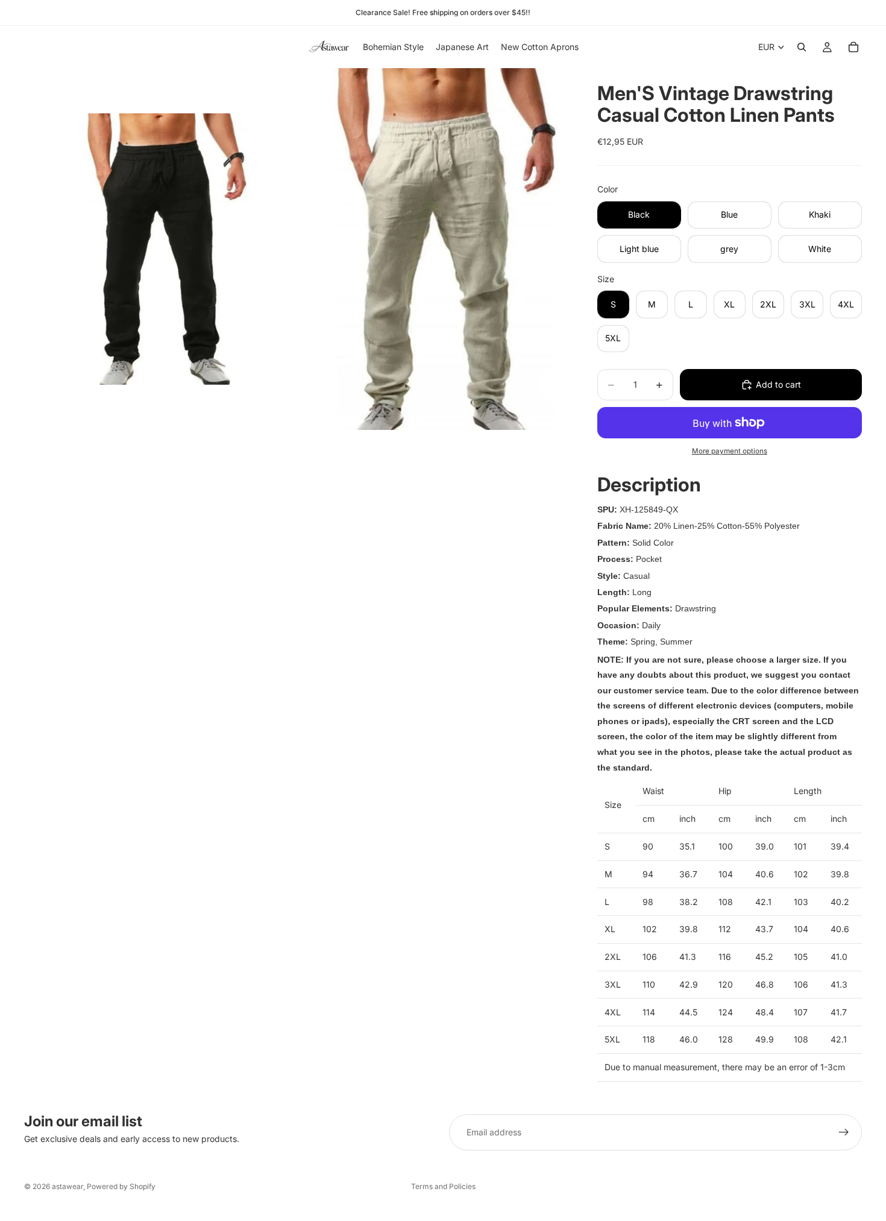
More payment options (729, 451)
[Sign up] (843, 1132)
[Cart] (853, 47)
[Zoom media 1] (159, 249)
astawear (67, 1186)
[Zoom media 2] (432, 249)
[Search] (801, 47)
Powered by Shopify (121, 1186)
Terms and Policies (443, 1186)
